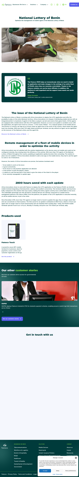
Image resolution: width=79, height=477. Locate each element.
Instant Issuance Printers (46, 453)
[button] (76, 458)
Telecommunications (20, 447)
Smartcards (42, 450)
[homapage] (5, 446)
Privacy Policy (12, 474)
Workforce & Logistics (21, 450)
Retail (16, 455)
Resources (70, 453)
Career (69, 450)
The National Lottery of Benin (11, 117)
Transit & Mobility (19, 461)
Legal (54, 474)
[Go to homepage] (6, 4)
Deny (57, 470)
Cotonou (30, 124)
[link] (39, 297)
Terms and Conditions (25, 474)
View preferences (70, 470)
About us (70, 447)
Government (18, 466)
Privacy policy (59, 474)
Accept (45, 470)
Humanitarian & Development (23, 464)
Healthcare (17, 458)
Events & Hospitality (20, 453)
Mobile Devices (43, 447)
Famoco (4, 474)
